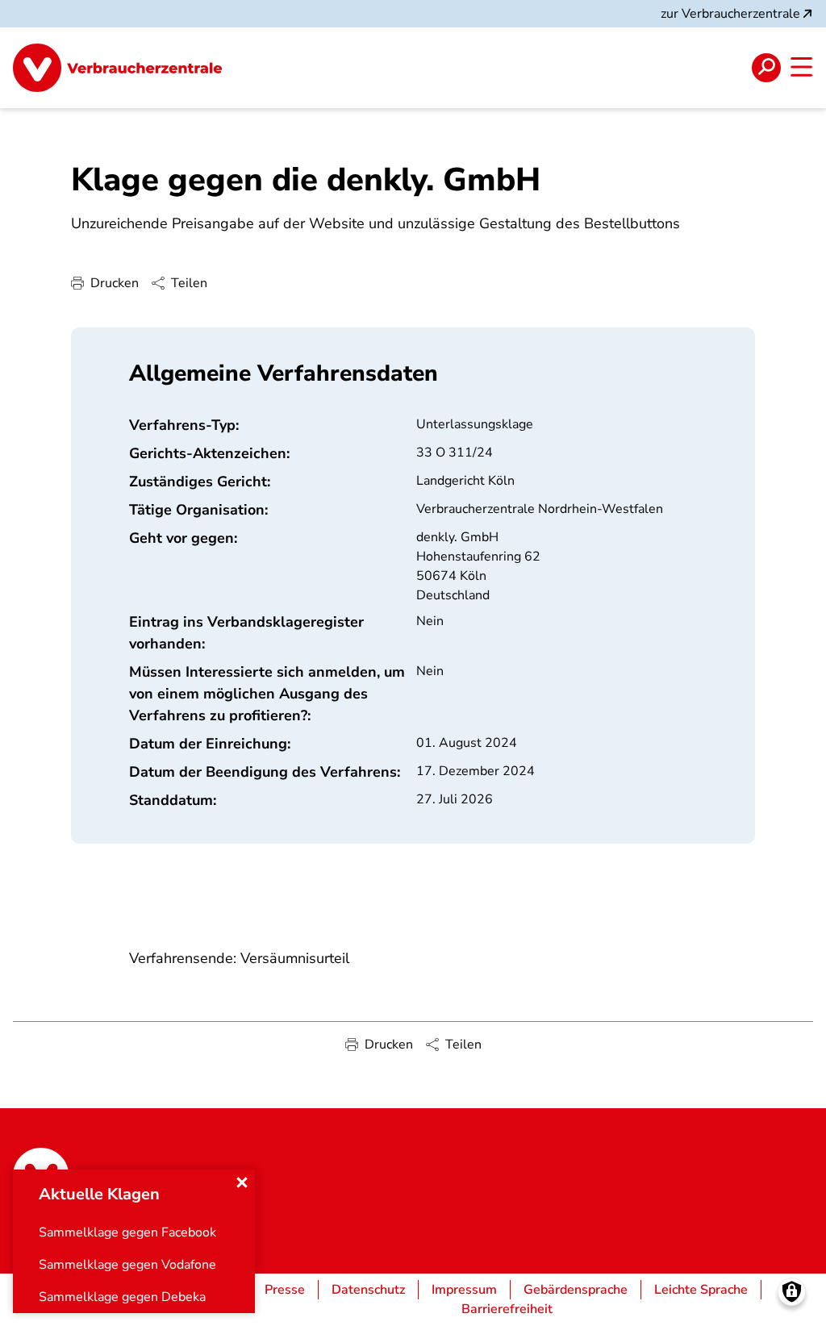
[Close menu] (242, 1182)
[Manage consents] (792, 1292)
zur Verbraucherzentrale (730, 14)
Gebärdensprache (576, 1290)
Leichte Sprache (701, 1290)
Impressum (464, 1290)
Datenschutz (368, 1290)
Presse (285, 1290)
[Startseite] (117, 68)
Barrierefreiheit (507, 1309)
